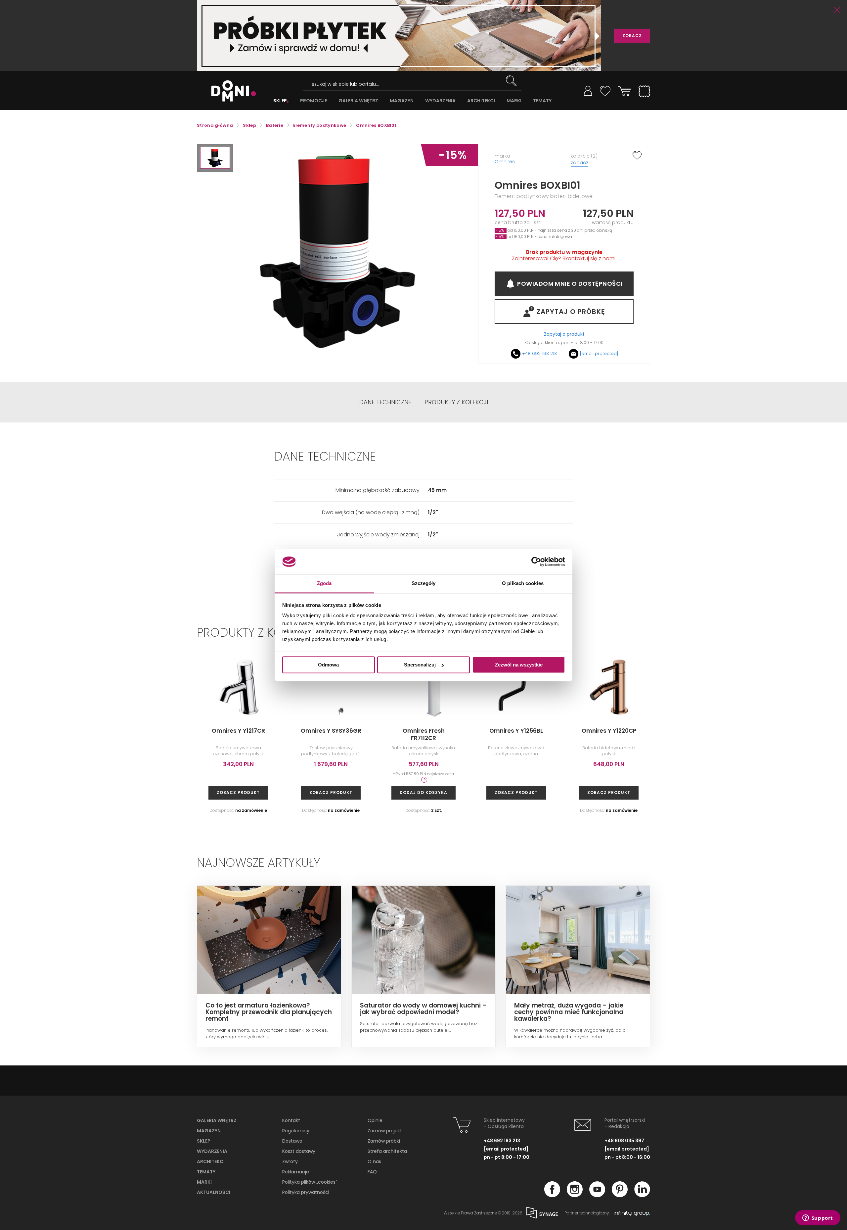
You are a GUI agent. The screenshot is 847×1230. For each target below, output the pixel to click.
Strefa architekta (387, 1151)
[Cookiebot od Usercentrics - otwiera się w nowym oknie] (536, 561)
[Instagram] (575, 1195)
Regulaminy (295, 1130)
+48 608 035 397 (624, 1140)
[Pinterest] (620, 1195)
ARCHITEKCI (481, 101)
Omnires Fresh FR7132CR (702, 734)
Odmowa (328, 664)
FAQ (372, 1171)
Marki (204, 1182)
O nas (374, 1161)
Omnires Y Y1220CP (609, 731)
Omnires (505, 161)
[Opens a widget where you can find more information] (817, 1218)
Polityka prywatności (305, 1192)
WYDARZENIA (440, 101)
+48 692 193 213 (539, 353)
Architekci (211, 1161)
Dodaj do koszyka (423, 792)
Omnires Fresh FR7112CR (424, 734)
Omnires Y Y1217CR (238, 731)
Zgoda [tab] (324, 583)
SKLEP (280, 101)
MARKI (514, 101)
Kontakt (291, 1120)
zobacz (579, 162)
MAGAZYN (402, 101)
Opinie (375, 1120)
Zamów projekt (385, 1130)
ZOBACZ (632, 35)
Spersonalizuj (420, 664)
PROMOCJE (313, 101)
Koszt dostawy (298, 1151)
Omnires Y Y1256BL (516, 731)
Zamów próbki (384, 1141)
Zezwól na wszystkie (519, 664)
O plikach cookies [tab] (523, 583)
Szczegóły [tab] (424, 583)
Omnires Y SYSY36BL (794, 731)
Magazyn (209, 1130)
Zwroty (290, 1161)
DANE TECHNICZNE (385, 402)
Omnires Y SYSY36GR (331, 731)
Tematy (206, 1171)
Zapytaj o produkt (564, 334)
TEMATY (542, 101)
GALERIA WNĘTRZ (358, 101)
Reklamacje (295, 1171)
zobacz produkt (238, 792)
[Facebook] (552, 1195)
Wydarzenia (212, 1151)
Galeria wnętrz (217, 1120)
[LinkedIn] (642, 1195)
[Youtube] (597, 1195)
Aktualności (213, 1192)
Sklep (203, 1141)
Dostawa (292, 1141)
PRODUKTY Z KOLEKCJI (456, 402)
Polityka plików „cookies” (309, 1182)
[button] (215, 158)
